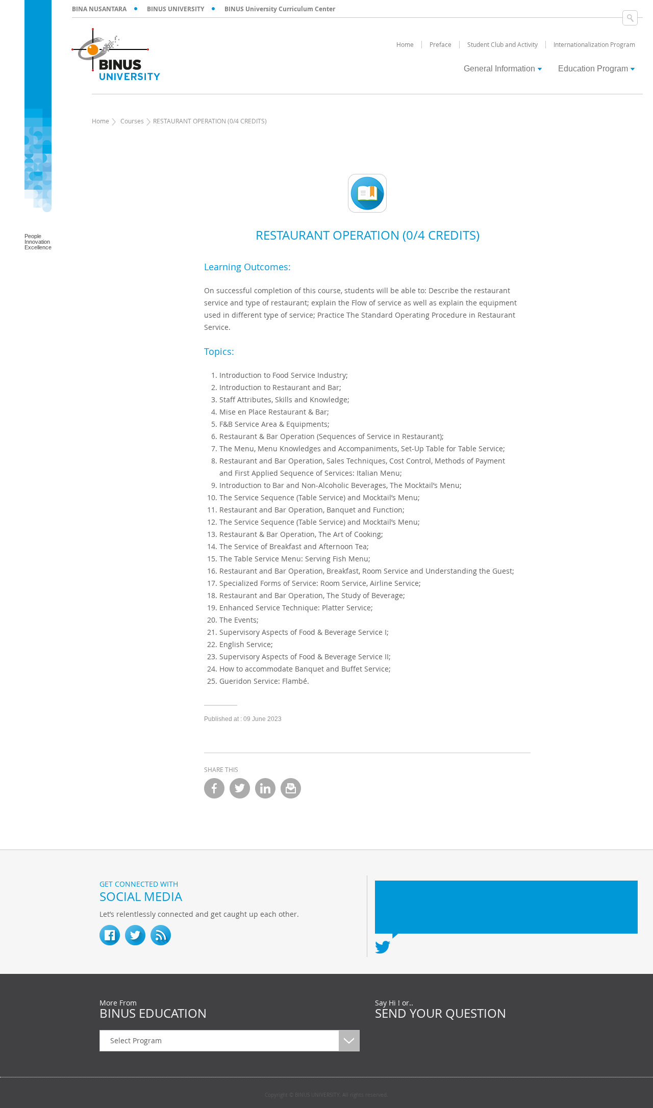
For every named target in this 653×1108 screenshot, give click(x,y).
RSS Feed (160, 935)
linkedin (265, 788)
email (291, 788)
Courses (132, 121)
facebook (214, 788)
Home (100, 121)
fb (109, 935)
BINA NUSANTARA (99, 9)
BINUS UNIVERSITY (175, 9)
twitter (240, 788)
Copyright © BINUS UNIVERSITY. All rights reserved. (326, 1095)
